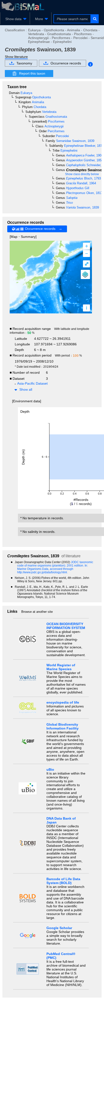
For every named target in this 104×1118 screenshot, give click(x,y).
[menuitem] (15, 19)
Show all (25, 389)
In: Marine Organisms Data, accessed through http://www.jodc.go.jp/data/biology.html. (52, 569)
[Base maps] (85, 274)
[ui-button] (94, 19)
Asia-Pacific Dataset (32, 383)
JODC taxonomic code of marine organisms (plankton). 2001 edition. (55, 563)
